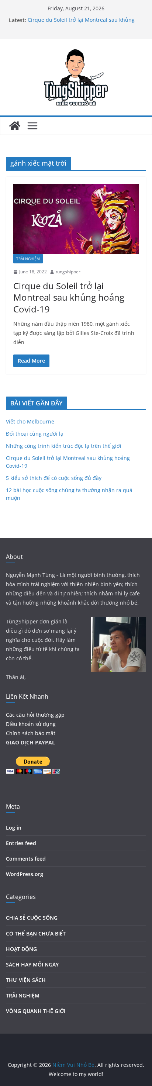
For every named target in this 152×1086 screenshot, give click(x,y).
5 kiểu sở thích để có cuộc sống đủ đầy (53, 477)
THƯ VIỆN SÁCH (26, 979)
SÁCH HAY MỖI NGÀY (32, 964)
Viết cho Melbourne (30, 421)
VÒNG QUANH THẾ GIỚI (35, 1010)
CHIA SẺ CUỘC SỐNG (32, 917)
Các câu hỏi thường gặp (35, 714)
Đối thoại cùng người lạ (34, 433)
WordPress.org (24, 874)
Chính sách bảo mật (30, 733)
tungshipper (68, 272)
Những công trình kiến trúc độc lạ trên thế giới (63, 445)
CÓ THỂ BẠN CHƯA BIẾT (36, 933)
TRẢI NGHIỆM (28, 258)
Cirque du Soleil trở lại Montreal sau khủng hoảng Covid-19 (68, 297)
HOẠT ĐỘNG (21, 948)
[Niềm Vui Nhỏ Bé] (15, 126)
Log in (13, 827)
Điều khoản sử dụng (31, 723)
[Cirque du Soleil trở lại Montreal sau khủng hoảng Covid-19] (76, 219)
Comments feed (26, 858)
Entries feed (21, 843)
